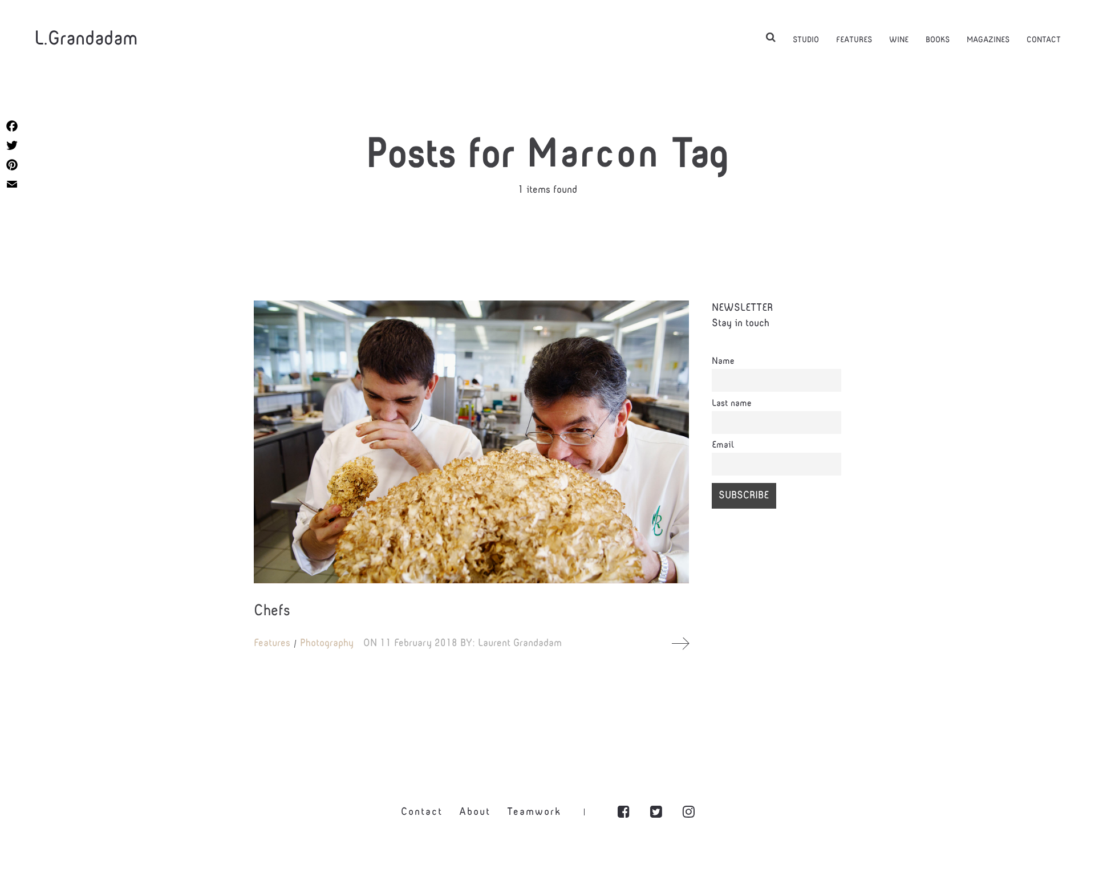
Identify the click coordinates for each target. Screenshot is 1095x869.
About (474, 812)
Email (723, 445)
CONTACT (1044, 40)
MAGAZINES (988, 40)
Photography (327, 643)
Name (723, 361)
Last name (732, 403)
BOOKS (938, 40)
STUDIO (806, 40)
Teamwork (534, 812)
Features (272, 643)
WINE (899, 40)
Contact (422, 812)
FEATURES (854, 40)
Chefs (272, 611)
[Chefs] (471, 442)
